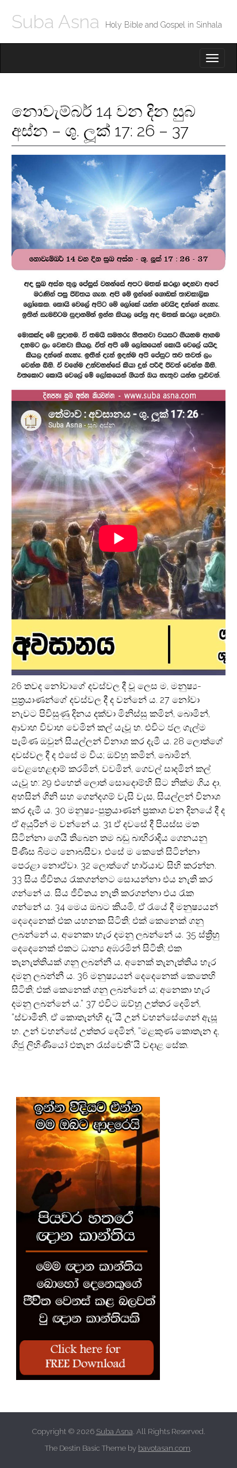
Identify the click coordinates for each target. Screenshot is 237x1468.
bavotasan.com (164, 1448)
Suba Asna (56, 21)
